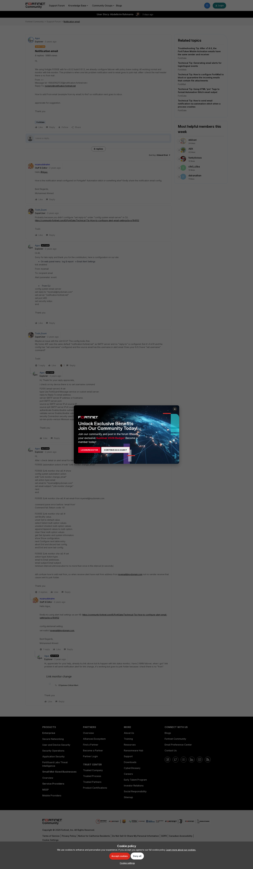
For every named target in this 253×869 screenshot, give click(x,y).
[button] (126, 863)
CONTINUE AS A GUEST (115, 450)
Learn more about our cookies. (181, 850)
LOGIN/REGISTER (89, 450)
